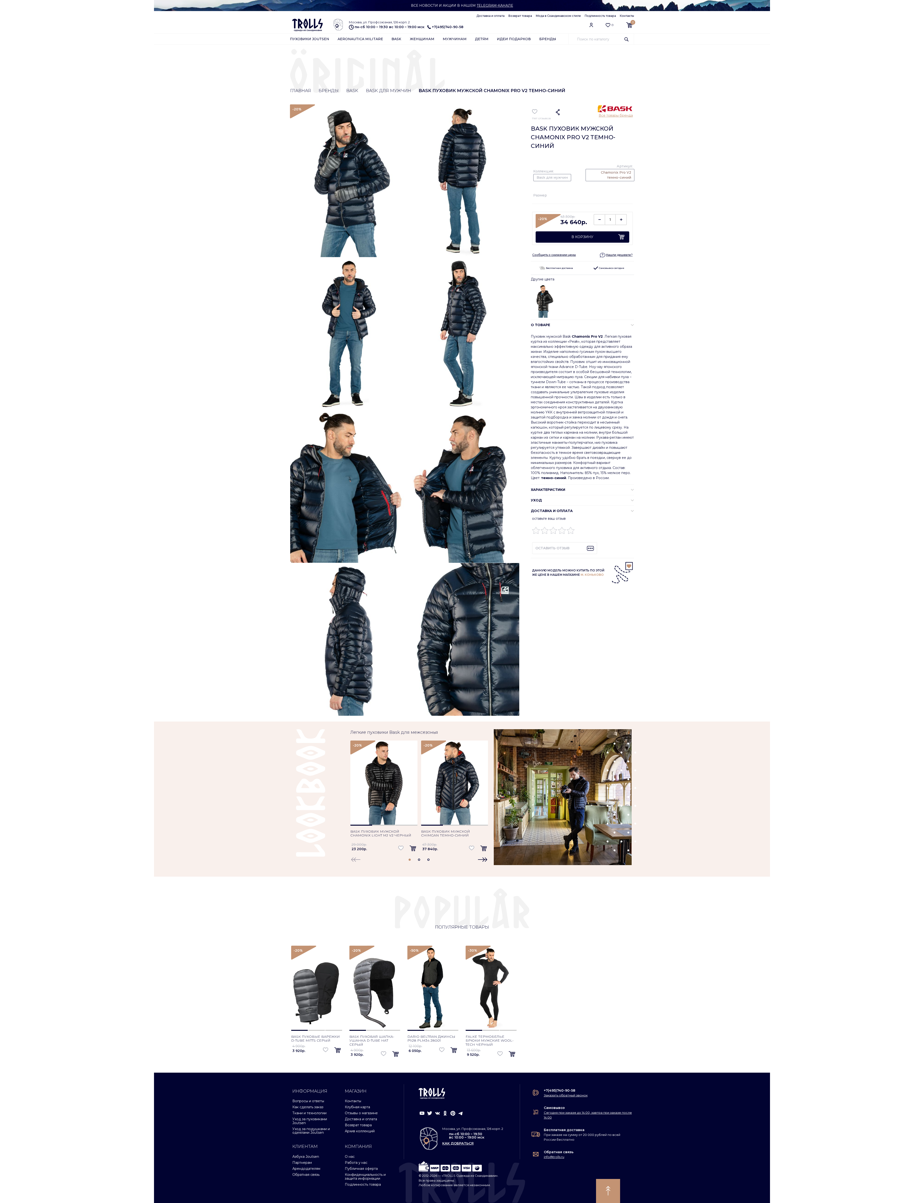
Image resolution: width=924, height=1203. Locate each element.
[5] (571, 531)
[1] (536, 531)
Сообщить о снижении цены (554, 255)
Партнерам (302, 1162)
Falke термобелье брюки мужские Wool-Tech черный (489, 1040)
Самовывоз (554, 1108)
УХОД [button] (536, 500)
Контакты (627, 16)
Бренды (547, 39)
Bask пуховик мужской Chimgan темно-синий (445, 833)
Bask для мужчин (388, 90)
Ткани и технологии (309, 1113)
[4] (562, 531)
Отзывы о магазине (361, 1113)
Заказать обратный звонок (566, 1095)
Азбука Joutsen (305, 1156)
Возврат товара (520, 16)
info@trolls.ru (554, 1157)
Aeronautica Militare (360, 39)
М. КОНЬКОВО (592, 574)
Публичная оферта (361, 1168)
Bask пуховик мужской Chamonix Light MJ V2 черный (380, 833)
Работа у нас (356, 1162)
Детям (481, 39)
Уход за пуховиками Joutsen (309, 1121)
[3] (553, 531)
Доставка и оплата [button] (552, 511)
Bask (396, 39)
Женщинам (422, 39)
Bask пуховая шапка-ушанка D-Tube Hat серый (371, 1040)
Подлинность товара (600, 16)
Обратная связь (306, 1174)
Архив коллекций (360, 1131)
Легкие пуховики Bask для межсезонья (394, 732)
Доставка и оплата (490, 16)
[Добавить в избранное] (535, 111)
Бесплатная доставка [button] (559, 268)
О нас (350, 1156)
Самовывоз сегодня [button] (611, 268)
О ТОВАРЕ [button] (540, 325)
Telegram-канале (495, 5)
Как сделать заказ (307, 1107)
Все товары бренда (616, 115)
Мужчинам (455, 39)
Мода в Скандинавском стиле (558, 16)
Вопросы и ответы (308, 1101)
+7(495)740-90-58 (447, 27)
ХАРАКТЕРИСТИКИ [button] (548, 490)
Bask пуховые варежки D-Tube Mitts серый (315, 1038)
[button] (616, 255)
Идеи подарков (514, 39)
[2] (545, 531)
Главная (300, 90)
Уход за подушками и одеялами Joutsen (311, 1131)
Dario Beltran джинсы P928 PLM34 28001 (431, 1038)
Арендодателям (306, 1168)
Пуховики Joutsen (309, 39)
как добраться (458, 1143)
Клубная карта (357, 1107)
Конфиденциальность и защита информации (365, 1176)
